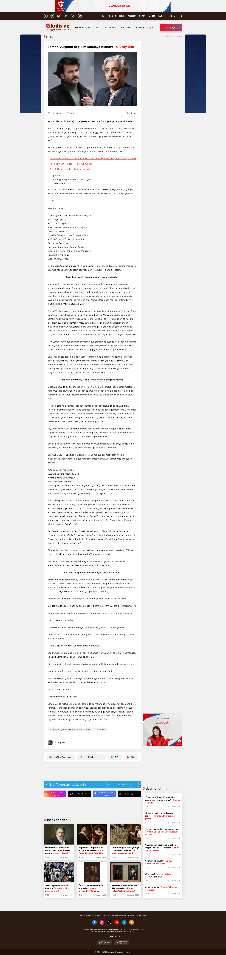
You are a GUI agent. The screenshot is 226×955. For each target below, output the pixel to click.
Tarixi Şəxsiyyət (145, 27)
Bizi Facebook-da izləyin (106, 794)
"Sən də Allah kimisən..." (71, 164)
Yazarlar (132, 16)
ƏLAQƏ (97, 916)
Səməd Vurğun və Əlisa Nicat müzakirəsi (70, 729)
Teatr (103, 27)
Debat (152, 16)
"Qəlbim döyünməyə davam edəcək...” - (93, 158)
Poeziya (112, 16)
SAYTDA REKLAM (118, 916)
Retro (130, 27)
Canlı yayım (170, 27)
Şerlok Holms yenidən (70, 169)
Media (112, 27)
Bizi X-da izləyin (128, 794)
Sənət (142, 16)
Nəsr (121, 16)
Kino (95, 27)
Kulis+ (161, 16)
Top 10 (171, 16)
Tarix (121, 27)
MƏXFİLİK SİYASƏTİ (137, 916)
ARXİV (106, 916)
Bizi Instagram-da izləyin (56, 794)
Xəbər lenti (152, 788)
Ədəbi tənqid (82, 27)
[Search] (181, 16)
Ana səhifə (169, 36)
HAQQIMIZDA (86, 916)
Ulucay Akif (99, 729)
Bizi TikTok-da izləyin (80, 794)
